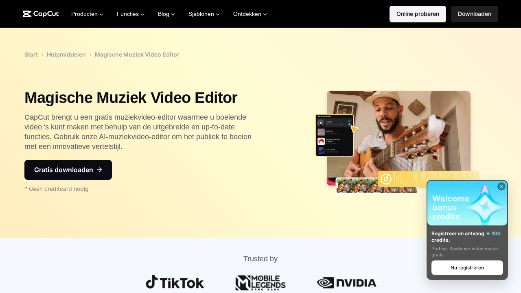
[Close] (501, 186)
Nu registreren (467, 268)
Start (31, 54)
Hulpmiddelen (66, 54)
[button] (474, 14)
